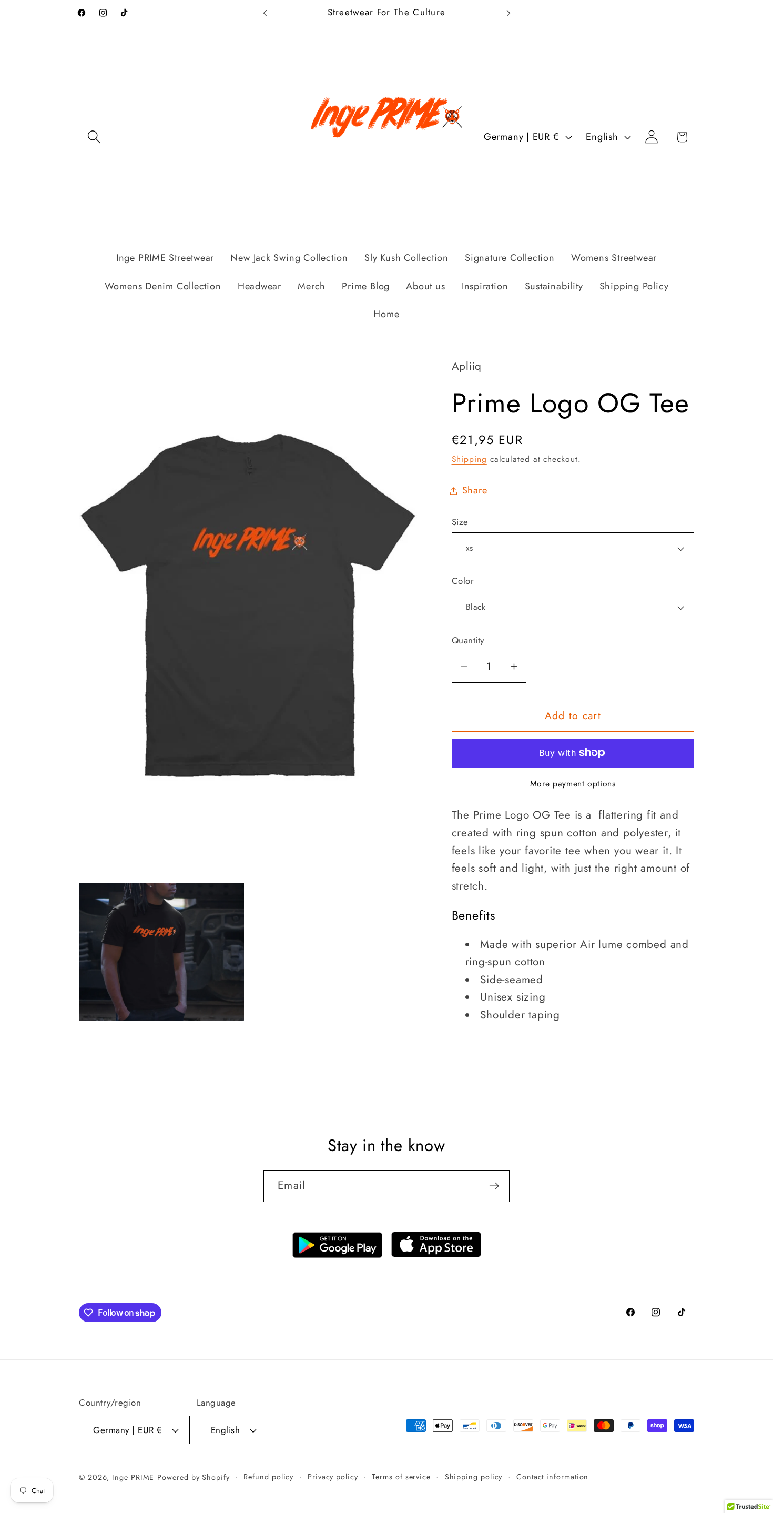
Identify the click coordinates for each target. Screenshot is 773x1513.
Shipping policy (474, 1476)
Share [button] (474, 490)
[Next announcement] (508, 13)
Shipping (469, 459)
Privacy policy (333, 1476)
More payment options (573, 784)
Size (460, 522)
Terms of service (401, 1476)
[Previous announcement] (265, 13)
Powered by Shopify (193, 1477)
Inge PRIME (133, 1477)
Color (463, 581)
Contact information (552, 1476)
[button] (94, 137)
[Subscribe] (494, 1186)
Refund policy (268, 1476)
